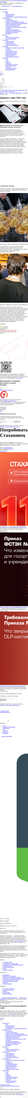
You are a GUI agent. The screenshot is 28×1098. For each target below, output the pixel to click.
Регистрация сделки (11, 44)
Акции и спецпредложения (12, 37)
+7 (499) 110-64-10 (5, 6)
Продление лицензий (11, 38)
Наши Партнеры (10, 42)
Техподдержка (6, 992)
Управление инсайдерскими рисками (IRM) (16, 23)
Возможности (6, 18)
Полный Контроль (10, 14)
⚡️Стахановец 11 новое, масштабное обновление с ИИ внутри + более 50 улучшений (13, 91)
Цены (7, 36)
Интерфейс (8, 33)
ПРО (7, 13)
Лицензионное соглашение (12, 56)
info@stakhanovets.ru (17, 6)
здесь (13, 1014)
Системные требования (11, 51)
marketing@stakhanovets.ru (10, 400)
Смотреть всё (3, 451)
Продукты (5, 11)
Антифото (8, 28)
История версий (10, 15)
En (3, 80)
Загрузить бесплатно (5, 1084)
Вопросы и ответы (10, 55)
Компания (5, 58)
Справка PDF (9, 50)
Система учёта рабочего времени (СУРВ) (16, 27)
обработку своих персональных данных (10, 426)
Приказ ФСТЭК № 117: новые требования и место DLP (13, 607)
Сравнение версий (7, 966)
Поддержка (5, 46)
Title (1, 411)
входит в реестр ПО (18, 941)
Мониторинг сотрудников (12, 26)
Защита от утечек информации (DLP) (15, 22)
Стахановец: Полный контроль (10, 963)
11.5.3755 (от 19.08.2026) (16, 0)
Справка (8, 49)
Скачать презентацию (11, 68)
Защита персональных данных (13, 24)
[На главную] (9, 709)
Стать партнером (10, 41)
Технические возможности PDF (13, 31)
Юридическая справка (11, 54)
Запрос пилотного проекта (12, 45)
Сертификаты (6, 728)
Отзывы (8, 62)
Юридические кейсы (11, 65)
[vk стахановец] (5, 722)
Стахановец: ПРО (7, 962)
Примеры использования (12, 32)
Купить (4, 35)
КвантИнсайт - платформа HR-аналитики (13, 964)
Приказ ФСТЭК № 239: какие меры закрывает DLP (12, 686)
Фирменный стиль (10, 69)
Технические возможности (12, 29)
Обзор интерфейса (7, 983)
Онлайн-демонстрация (11, 20)
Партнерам (5, 40)
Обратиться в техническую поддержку (15, 47)
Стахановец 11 (9, 19)
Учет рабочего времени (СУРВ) (10, 980)
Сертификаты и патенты (12, 64)
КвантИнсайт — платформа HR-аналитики (16, 17)
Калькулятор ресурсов (11, 53)
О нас (7, 59)
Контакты (8, 67)
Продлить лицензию (8, 970)
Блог (7, 60)
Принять (2, 1018)
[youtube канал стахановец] (8, 722)
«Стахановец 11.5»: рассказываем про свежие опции (13, 526)
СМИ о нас (8, 63)
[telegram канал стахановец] (1, 722)
